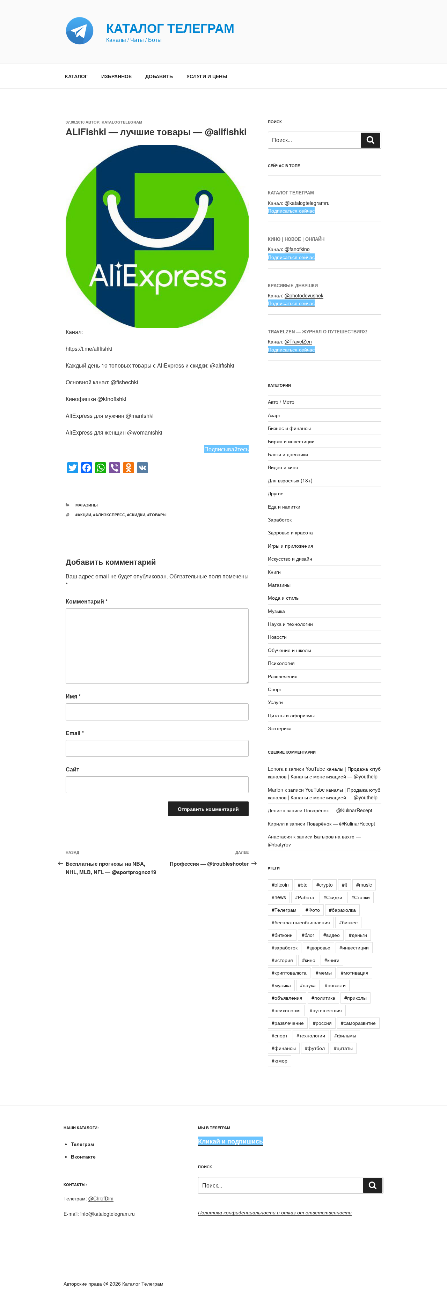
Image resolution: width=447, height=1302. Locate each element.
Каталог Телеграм (170, 28)
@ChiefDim (100, 1198)
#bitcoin (280, 884)
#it (344, 884)
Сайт (72, 769)
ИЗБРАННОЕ (116, 76)
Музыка (276, 610)
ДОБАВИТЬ (159, 76)
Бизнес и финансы (289, 427)
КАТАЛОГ (76, 76)
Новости (277, 636)
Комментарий (87, 601)
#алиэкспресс (109, 514)
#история (282, 959)
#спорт (279, 1035)
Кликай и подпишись (230, 1141)
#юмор (279, 1060)
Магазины (86, 505)
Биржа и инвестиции (291, 441)
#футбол (315, 1047)
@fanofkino (297, 248)
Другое (276, 493)
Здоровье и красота (290, 532)
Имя (73, 696)
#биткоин (282, 934)
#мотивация (354, 972)
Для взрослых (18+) (290, 480)
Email (75, 733)
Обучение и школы (289, 649)
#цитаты (343, 1047)
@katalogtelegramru (307, 202)
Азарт (274, 415)
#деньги (358, 934)
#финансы (284, 1047)
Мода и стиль (283, 597)
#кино (308, 959)
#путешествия (326, 1010)
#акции (83, 514)
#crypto (324, 884)
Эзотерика (280, 728)
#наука (308, 985)
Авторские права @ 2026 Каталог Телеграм (113, 1283)
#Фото (313, 909)
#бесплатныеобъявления (301, 922)
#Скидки (136, 514)
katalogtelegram (122, 122)
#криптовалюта (289, 972)
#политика (323, 997)
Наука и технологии (290, 623)
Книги (274, 571)
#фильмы (345, 1035)
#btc (302, 884)
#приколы (355, 997)
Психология (281, 662)
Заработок (280, 519)
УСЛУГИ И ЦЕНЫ (206, 76)
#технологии (310, 1035)
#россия (322, 1022)
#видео (331, 934)
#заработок (285, 947)
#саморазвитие (358, 1022)
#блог (308, 934)
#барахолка (342, 909)
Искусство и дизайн (290, 558)
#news (279, 897)
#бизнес (348, 922)
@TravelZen (298, 341)
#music (364, 884)
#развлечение (288, 1022)
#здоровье (318, 947)
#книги (331, 959)
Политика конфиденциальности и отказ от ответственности (275, 1212)
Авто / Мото (281, 401)
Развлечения (283, 676)
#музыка (281, 985)
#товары (157, 514)
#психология (286, 1010)
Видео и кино (283, 467)
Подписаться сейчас (291, 210)
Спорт (275, 689)
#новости (335, 985)
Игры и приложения (290, 545)
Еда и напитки (284, 506)
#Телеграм (284, 909)
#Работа (304, 897)
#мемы (324, 972)
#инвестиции (354, 947)
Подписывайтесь (226, 449)
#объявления (287, 997)
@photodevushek (304, 295)
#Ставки (360, 897)
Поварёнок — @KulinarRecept (338, 810)
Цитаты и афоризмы (291, 715)
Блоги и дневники (288, 454)
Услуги (275, 701)
